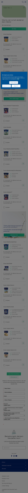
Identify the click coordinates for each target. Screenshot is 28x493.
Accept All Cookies (6, 85)
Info (18, 78)
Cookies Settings (13, 82)
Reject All (16, 85)
